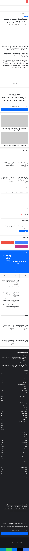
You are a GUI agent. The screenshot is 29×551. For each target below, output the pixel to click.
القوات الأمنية (7, 508)
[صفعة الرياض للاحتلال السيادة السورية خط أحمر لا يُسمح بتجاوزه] (7, 335)
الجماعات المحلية (17, 504)
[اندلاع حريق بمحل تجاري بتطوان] (14, 494)
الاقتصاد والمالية (24, 404)
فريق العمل (17, 542)
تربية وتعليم (25, 434)
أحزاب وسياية (24, 392)
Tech (26, 375)
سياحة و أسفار (24, 452)
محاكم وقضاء (24, 465)
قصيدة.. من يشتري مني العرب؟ (13, 286)
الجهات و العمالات (10, 506)
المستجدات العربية (23, 425)
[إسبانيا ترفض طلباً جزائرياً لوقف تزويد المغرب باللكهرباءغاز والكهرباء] (21, 320)
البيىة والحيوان (24, 409)
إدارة (26, 398)
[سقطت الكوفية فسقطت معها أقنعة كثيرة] (21, 335)
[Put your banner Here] (14, 8)
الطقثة (12, 508)
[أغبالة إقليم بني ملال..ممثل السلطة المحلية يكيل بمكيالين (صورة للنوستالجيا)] (24, 306)
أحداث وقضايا (24, 390)
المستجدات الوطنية (23, 429)
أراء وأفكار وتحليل (23, 396)
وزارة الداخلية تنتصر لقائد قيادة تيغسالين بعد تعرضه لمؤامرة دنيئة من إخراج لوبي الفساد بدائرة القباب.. (10, 281)
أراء (26, 394)
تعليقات (5, 275)
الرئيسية (25, 13)
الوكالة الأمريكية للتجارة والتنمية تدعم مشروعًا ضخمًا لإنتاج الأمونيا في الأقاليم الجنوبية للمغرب (7, 178)
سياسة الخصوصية (6, 542)
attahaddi (24, 24)
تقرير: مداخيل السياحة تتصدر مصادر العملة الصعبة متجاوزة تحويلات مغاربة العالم (8, 164)
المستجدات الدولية (23, 423)
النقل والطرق (24, 431)
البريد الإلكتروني (24, 214)
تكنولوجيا (25, 436)
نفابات (26, 469)
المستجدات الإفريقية (23, 421)
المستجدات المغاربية (23, 427)
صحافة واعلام (24, 456)
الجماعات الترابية (24, 411)
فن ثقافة (25, 458)
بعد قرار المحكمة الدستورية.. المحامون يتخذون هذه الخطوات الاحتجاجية (8, 327)
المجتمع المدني (24, 419)
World (26, 380)
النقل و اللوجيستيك (24, 510)
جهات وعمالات (24, 442)
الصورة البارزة (17, 508)
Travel (24, 388)
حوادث (26, 444)
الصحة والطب (24, 413)
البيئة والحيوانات (21, 384)
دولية (26, 446)
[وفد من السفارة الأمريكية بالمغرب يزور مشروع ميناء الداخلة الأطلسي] (21, 157)
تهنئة (26, 438)
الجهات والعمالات (17, 506)
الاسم (26, 208)
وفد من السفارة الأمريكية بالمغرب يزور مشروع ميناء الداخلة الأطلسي (23, 164)
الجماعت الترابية (9, 504)
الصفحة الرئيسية (23, 542)
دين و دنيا (25, 448)
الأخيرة (14, 275)
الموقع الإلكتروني (25, 220)
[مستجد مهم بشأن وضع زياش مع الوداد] (23, 482)
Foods (24, 382)
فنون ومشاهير (24, 460)
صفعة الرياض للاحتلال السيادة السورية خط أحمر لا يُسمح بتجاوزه (8, 342)
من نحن (12, 542)
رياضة (26, 450)
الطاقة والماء (24, 415)
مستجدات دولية (24, 467)
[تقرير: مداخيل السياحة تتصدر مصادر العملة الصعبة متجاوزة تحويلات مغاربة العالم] (7, 157)
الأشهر (24, 275)
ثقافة (26, 440)
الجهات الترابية (24, 506)
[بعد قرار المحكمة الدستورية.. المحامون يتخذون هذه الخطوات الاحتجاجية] (7, 320)
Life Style (25, 373)
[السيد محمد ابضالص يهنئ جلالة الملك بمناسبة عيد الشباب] (5, 493)
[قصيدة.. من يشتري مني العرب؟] (24, 288)
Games (24, 386)
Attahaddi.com (23, 539)
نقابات (26, 471)
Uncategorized (24, 378)
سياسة (25, 454)
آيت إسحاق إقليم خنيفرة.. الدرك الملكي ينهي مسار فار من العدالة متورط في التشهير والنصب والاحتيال (10, 294)
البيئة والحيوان (24, 407)
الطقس (25, 417)
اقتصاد (21, 13)
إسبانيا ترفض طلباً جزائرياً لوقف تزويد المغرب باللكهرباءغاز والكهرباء (22, 327)
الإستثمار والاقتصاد (23, 402)
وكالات (26, 473)
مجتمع (26, 463)
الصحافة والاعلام (24, 508)
